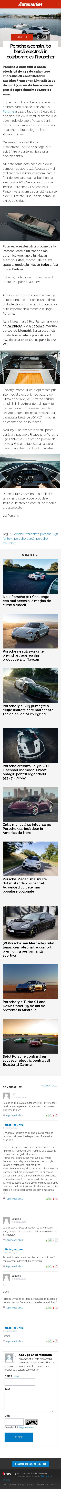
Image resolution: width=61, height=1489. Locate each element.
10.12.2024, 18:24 (20, 1279)
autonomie (37, 326)
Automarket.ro (30, 4)
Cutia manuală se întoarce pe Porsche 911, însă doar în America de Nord (27, 829)
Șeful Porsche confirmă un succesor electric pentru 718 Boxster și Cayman (26, 1060)
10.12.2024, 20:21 (11, 1331)
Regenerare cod (27, 1427)
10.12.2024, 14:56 (20, 1222)
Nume (8, 1375)
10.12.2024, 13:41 (20, 1097)
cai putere (14, 326)
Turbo (44, 264)
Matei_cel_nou (14, 1124)
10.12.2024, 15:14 (11, 1253)
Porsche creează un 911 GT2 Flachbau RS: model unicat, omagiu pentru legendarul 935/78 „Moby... (26, 772)
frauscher (32, 534)
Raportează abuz (14, 1115)
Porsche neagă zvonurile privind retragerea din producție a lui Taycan (23, 655)
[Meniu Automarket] (57, 4)
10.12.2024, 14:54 (11, 1128)
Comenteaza (50, 1086)
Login (16, 1376)
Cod (7, 1415)
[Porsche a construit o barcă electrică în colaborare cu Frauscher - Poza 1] (30, 27)
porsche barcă (24, 538)
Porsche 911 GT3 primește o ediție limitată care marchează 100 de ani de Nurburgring (28, 710)
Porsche (8, 111)
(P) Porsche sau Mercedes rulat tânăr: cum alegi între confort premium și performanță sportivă (29, 949)
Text (7, 1389)
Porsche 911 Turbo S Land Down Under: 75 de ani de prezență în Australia (24, 1006)
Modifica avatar (9, 1358)
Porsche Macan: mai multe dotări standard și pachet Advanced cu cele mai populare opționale (25, 885)
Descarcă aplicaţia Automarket (30, 1463)
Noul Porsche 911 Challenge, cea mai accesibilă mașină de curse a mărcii (27, 601)
